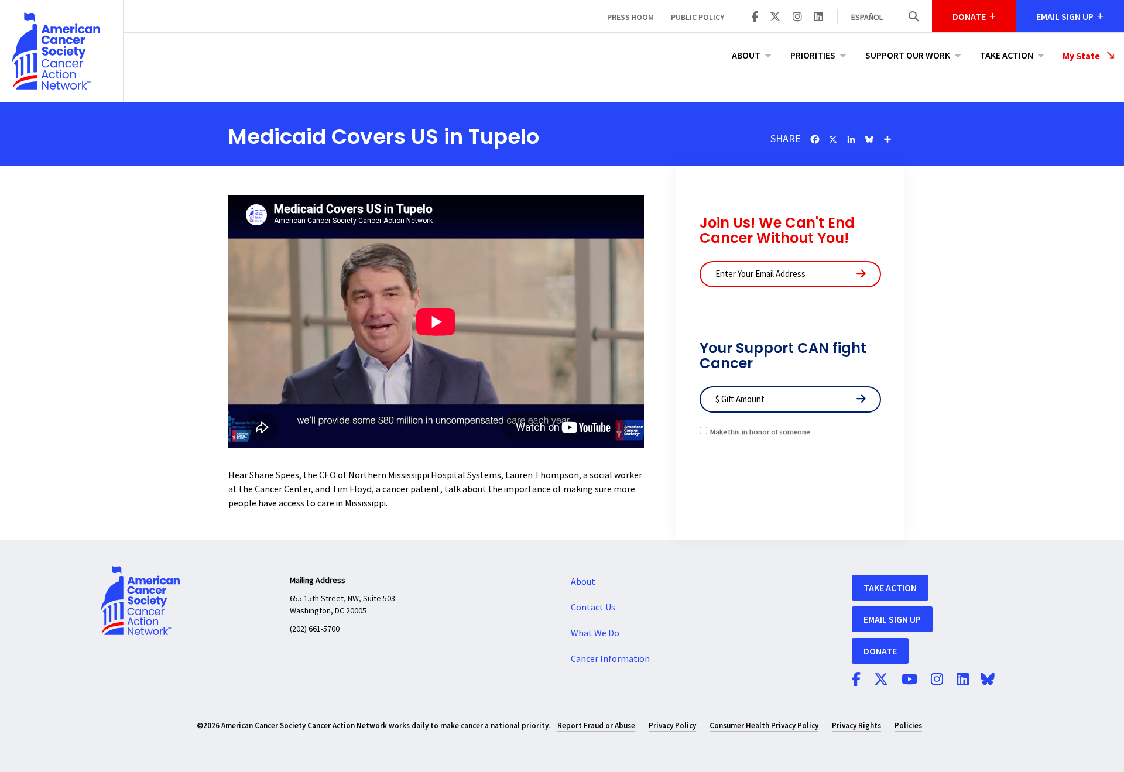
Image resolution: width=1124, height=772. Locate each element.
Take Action (1006, 55)
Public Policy (697, 17)
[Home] (61, 51)
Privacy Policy (672, 725)
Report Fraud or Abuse (596, 725)
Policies (908, 725)
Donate (880, 651)
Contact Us (593, 607)
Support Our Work (907, 55)
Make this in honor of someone (760, 432)
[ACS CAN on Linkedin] (818, 18)
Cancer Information (610, 659)
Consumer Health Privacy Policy (764, 725)
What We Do (595, 633)
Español (867, 17)
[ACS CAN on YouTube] (909, 680)
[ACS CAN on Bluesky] (988, 680)
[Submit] (861, 274)
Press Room (630, 17)
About (746, 55)
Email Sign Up (892, 619)
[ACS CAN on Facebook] (755, 18)
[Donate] (861, 399)
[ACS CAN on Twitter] (775, 18)
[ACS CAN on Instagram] (797, 18)
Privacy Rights (856, 725)
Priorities (812, 55)
